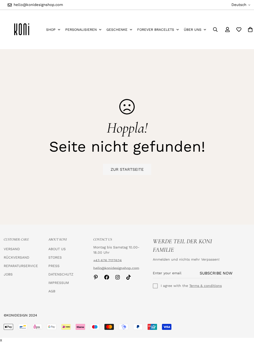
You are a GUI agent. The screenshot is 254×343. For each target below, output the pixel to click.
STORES (55, 257)
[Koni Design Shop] (22, 29)
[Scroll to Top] (244, 316)
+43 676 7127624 (107, 260)
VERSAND (12, 249)
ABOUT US (57, 249)
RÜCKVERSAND (16, 257)
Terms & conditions (205, 286)
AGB (51, 291)
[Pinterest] (95, 277)
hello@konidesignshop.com (116, 268)
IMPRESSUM (58, 283)
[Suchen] (215, 29)
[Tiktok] (128, 277)
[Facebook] (106, 277)
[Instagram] (117, 277)
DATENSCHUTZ (60, 274)
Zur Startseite (127, 169)
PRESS (54, 266)
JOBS (8, 274)
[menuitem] (53, 29)
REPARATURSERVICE (21, 266)
